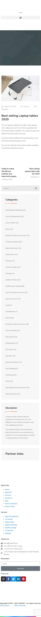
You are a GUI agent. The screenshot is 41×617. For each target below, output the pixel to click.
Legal (7, 305)
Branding (8, 533)
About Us (8, 492)
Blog (7, 229)
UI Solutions (9, 530)
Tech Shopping (10, 368)
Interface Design (10, 528)
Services (8, 495)
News (7, 318)
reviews (26, 106)
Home (7, 489)
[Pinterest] (23, 578)
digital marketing (11, 248)
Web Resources (11, 394)
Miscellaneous (10, 311)
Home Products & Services (14, 292)
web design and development (15, 387)
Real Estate (9, 337)
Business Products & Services (15, 235)
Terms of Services (11, 504)
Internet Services (11, 299)
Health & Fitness (11, 280)
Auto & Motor (10, 223)
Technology (9, 375)
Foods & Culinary (11, 267)
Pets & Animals (10, 330)
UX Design (8, 519)
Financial (8, 261)
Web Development (11, 516)
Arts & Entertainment (12, 216)
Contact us (8, 498)
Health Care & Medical (13, 286)
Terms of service (19, 605)
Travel (7, 381)
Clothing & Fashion (11, 242)
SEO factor (9, 349)
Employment (9, 254)
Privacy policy (5, 605)
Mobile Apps (9, 522)
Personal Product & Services (15, 324)
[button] (20, 17)
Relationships (10, 343)
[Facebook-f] (8, 578)
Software (8, 356)
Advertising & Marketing (13, 210)
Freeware (8, 273)
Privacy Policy (10, 506)
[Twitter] (13, 578)
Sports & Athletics (11, 362)
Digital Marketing (11, 525)
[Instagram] (3, 578)
